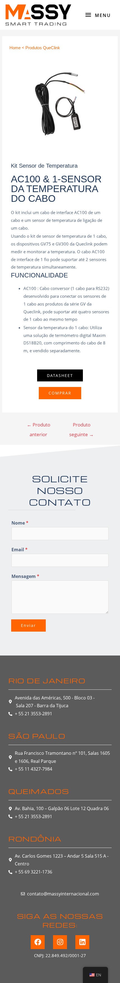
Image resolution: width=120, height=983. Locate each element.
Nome (19, 523)
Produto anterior (38, 426)
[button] (60, 375)
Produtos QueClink (42, 47)
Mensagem (25, 576)
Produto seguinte (81, 426)
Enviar (28, 625)
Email (19, 550)
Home (15, 47)
